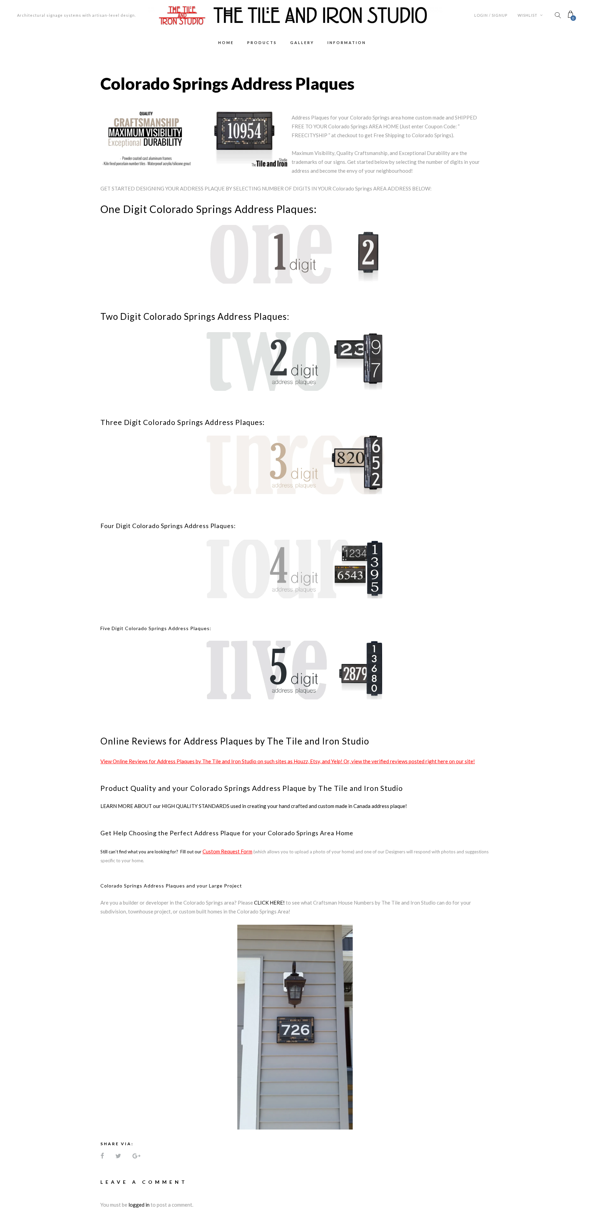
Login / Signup (490, 15)
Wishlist (528, 15)
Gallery (302, 42)
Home (226, 42)
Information (346, 42)
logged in (139, 1205)
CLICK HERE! (269, 902)
